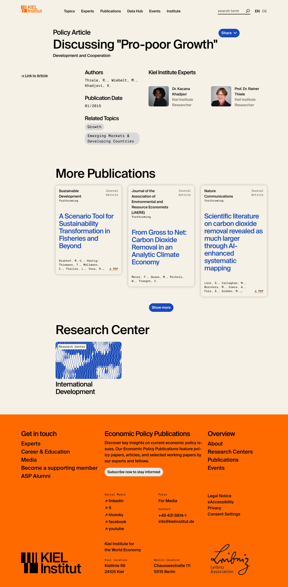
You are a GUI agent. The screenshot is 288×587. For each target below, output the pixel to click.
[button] (69, 11)
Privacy (214, 508)
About (215, 443)
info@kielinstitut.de (176, 521)
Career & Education (45, 451)
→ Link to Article (34, 75)
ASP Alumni (36, 476)
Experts (30, 443)
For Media (167, 501)
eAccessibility (221, 502)
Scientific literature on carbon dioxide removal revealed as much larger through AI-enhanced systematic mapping (233, 242)
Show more (161, 307)
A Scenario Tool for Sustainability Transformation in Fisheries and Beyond (86, 231)
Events (216, 468)
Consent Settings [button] (224, 514)
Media (29, 460)
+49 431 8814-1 (172, 515)
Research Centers (230, 451)
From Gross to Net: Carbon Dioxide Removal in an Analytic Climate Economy (159, 247)
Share (226, 33)
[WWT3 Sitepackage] (38, 9)
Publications (223, 460)
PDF (115, 269)
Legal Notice (219, 496)
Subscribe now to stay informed (134, 472)
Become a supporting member (59, 468)
